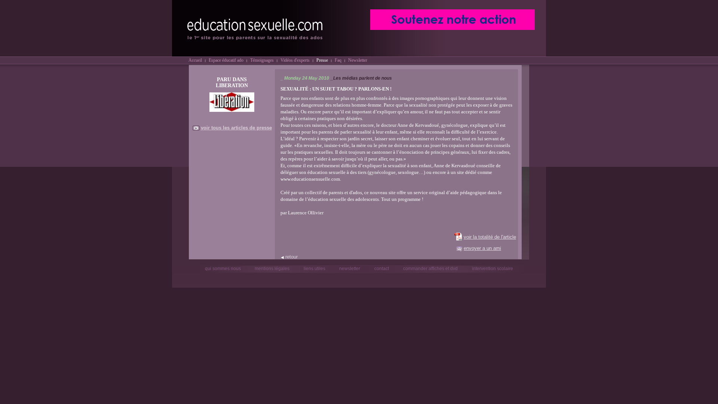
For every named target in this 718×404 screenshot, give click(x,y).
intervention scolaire (492, 268)
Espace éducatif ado (226, 60)
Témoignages (262, 60)
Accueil (195, 60)
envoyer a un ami (482, 248)
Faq (338, 60)
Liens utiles (315, 268)
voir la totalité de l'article (490, 237)
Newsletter (357, 60)
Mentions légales (272, 268)
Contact (381, 268)
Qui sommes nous (223, 268)
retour (291, 257)
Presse (322, 60)
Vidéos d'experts (295, 60)
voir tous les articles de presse (236, 128)
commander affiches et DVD (430, 268)
